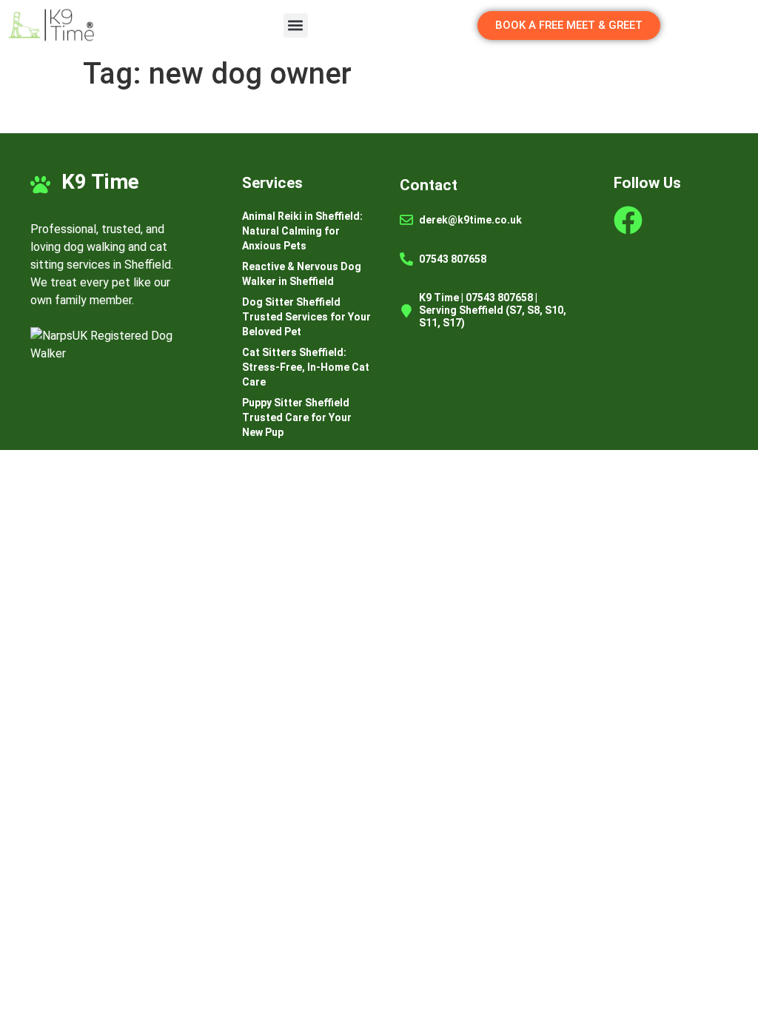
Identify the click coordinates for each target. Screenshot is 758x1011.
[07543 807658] (406, 259)
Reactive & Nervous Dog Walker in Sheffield (301, 274)
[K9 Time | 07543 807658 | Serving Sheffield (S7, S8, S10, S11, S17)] (406, 311)
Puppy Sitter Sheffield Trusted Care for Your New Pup (297, 417)
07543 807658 (452, 259)
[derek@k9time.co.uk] (406, 219)
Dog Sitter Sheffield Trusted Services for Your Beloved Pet (306, 316)
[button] (296, 25)
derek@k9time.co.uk (470, 220)
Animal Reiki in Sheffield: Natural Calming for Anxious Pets (302, 231)
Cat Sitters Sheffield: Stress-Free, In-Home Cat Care (305, 367)
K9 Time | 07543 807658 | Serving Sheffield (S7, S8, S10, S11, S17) (492, 310)
